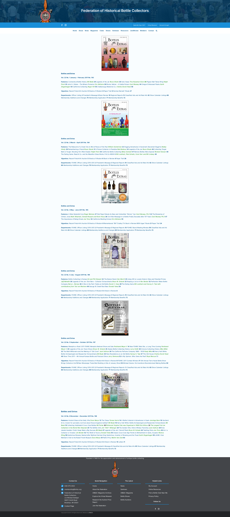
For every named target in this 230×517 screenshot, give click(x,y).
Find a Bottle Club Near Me (158, 493)
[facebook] (62, 25)
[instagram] (65, 25)
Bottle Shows (125, 496)
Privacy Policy (153, 496)
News (122, 486)
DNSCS (91, 512)
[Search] (156, 31)
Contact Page (69, 506)
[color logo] (115, 462)
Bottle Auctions (126, 500)
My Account (153, 486)
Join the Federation (99, 505)
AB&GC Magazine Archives (102, 493)
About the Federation (100, 489)
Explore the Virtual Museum (102, 496)
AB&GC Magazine (127, 493)
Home (95, 486)
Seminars (124, 489)
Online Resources (155, 489)
